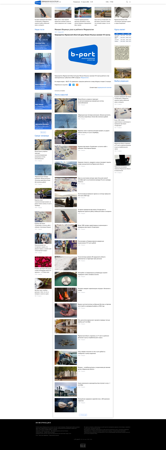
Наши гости (39, 29)
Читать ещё (83, 415)
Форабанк (116, 41)
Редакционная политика (54, 435)
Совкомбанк (117, 39)
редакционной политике (104, 87)
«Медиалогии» (85, 77)
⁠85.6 (107, 2)
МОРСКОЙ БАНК (116, 38)
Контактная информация (43, 435)
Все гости (43, 132)
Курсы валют (119, 29)
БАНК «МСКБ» (117, 35)
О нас (37, 435)
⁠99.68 (111, 2)
